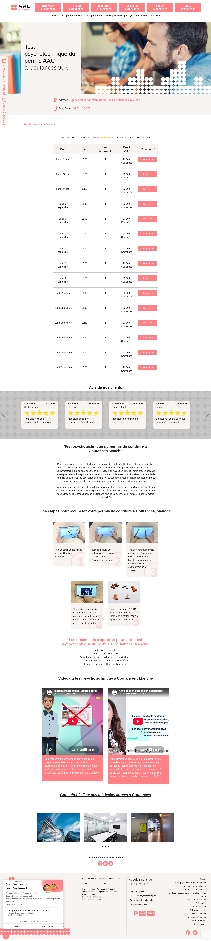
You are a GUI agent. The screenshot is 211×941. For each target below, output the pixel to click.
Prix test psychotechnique (194, 886)
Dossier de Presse (198, 920)
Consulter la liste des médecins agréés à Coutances (105, 795)
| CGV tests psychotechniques (142, 896)
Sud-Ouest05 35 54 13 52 (132, 7)
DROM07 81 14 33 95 (188, 7)
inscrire (139, 467)
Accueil (54, 15)
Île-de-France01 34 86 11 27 (104, 7)
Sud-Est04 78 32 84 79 (160, 7)
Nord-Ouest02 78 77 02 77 (48, 7)
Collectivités (200, 903)
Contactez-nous (199, 906)
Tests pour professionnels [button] (98, 15)
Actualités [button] (155, 15)
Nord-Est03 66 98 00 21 (76, 7)
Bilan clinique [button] (120, 15)
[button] (3, 414)
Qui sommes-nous (198, 910)
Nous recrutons (199, 913)
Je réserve (148, 159)
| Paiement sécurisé (138, 904)
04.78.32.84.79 (107, 471)
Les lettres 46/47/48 (197, 900)
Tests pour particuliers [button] (71, 15)
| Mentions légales (137, 891)
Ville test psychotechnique (194, 889)
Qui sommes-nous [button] (139, 15)
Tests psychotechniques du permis (190, 882)
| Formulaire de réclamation (141, 900)
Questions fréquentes (196, 917)
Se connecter (200, 924)
